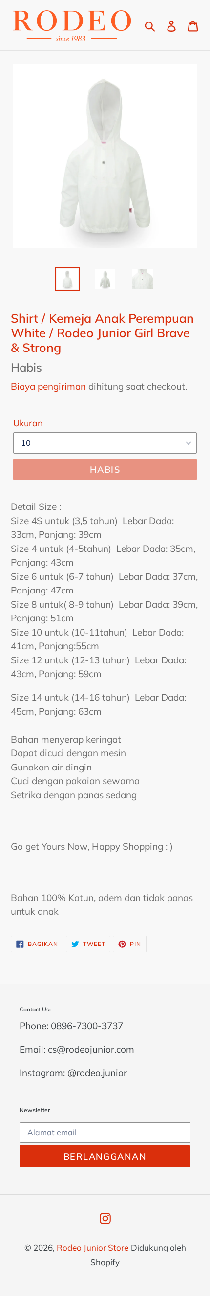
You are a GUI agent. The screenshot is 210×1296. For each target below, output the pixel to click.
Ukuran (28, 423)
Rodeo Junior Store (92, 1247)
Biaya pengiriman (49, 386)
